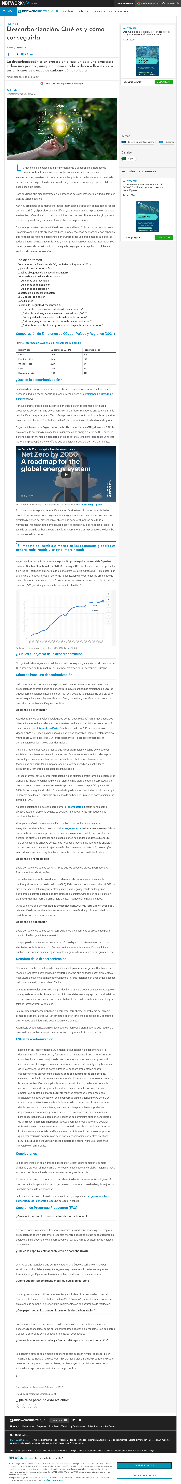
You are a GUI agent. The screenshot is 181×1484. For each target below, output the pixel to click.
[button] (8, 11)
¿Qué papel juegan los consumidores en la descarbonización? (56, 321)
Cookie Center (108, 1426)
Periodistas (28, 1426)
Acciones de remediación (35, 284)
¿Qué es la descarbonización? (35, 268)
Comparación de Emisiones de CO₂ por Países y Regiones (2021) (54, 264)
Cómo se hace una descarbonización (39, 276)
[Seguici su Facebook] (80, 1420)
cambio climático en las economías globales (76, 546)
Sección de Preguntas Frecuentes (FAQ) (40, 305)
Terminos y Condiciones (73, 1426)
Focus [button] (110, 11)
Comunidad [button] (123, 11)
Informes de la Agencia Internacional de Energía (53, 342)
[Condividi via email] (22, 54)
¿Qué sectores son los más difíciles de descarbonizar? (52, 309)
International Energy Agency (89, 504)
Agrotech (21, 48)
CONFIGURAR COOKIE (144, 1475)
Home (10, 48)
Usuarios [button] (98, 11)
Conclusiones (25, 300)
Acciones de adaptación (35, 288)
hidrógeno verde (71, 828)
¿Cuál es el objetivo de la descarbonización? (43, 272)
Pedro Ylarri (13, 90)
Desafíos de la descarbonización (36, 292)
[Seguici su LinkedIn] (74, 1420)
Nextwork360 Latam (19, 1440)
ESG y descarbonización (31, 296)
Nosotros (15, 1426)
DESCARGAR (164, 82)
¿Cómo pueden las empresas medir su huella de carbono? (54, 317)
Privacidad (93, 1426)
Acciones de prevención (35, 280)
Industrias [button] (83, 11)
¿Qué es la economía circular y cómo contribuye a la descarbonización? (62, 325)
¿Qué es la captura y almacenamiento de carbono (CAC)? (54, 313)
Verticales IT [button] (67, 11)
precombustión (74, 806)
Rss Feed (54, 1426)
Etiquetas (41, 1426)
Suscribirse (58, 1420)
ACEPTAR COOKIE (144, 1465)
